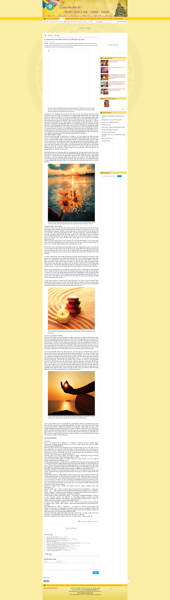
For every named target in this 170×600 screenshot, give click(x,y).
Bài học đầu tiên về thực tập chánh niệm (56, 538)
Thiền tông (66, 21)
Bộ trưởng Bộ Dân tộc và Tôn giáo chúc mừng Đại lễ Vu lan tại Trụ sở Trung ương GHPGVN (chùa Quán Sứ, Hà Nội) (117, 76)
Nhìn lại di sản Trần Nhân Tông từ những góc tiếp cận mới (117, 89)
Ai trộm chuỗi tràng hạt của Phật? (110, 129)
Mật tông (73, 21)
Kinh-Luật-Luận (53, 21)
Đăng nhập (119, 21)
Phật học (50, 35)
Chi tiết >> (123, 109)
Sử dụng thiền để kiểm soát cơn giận (55, 547)
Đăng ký (125, 21)
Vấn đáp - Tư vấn (87, 21)
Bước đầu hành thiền (51, 541)
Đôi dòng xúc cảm (106, 124)
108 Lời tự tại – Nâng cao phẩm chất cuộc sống (113, 127)
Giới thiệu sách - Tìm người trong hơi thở (111, 119)
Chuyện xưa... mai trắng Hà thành (110, 122)
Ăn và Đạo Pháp (106, 141)
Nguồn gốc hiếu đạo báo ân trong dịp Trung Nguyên (117, 61)
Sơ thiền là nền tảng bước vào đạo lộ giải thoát (57, 546)
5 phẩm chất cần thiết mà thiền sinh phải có (56, 549)
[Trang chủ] (44, 18)
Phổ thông (79, 21)
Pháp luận (45, 21)
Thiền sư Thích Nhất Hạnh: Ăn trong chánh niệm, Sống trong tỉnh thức (63, 543)
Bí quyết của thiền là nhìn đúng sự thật (55, 544)
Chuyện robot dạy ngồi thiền (53, 550)
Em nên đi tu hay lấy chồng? (109, 132)
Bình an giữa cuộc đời (107, 138)
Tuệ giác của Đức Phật (51, 537)
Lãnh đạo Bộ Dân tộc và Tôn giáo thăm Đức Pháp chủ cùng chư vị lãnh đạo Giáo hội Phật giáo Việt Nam (117, 83)
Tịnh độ (60, 21)
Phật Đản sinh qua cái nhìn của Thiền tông (56, 540)
